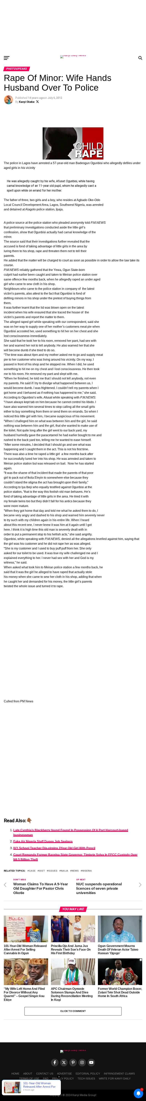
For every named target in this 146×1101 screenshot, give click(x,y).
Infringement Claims (119, 1073)
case (32, 871)
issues (52, 871)
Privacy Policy (63, 1078)
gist (42, 871)
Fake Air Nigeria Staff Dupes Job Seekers (43, 841)
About (27, 1073)
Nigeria (87, 871)
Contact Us (44, 1073)
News (75, 871)
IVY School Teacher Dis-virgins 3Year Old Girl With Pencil (54, 848)
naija (64, 871)
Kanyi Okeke (26, 101)
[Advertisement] (73, 26)
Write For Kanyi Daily (115, 1078)
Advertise (64, 1073)
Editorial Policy (88, 1073)
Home (15, 1073)
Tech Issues (86, 1078)
